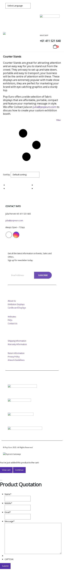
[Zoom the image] (22, 386)
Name (8, 494)
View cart (6, 469)
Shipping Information (17, 341)
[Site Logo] (13, 35)
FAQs (10, 320)
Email (8, 512)
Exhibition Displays (16, 304)
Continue (19, 469)
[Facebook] (52, 6)
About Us (12, 301)
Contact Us (12, 323)
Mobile (8, 503)
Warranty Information (17, 344)
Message (9, 521)
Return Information (16, 353)
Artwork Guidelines (16, 360)
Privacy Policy (14, 356)
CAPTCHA (9, 559)
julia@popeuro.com (44, 107)
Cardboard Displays (17, 307)
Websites (12, 316)
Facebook (9, 235)
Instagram (16, 235)
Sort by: (6, 174)
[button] (6, 28)
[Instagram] (58, 6)
